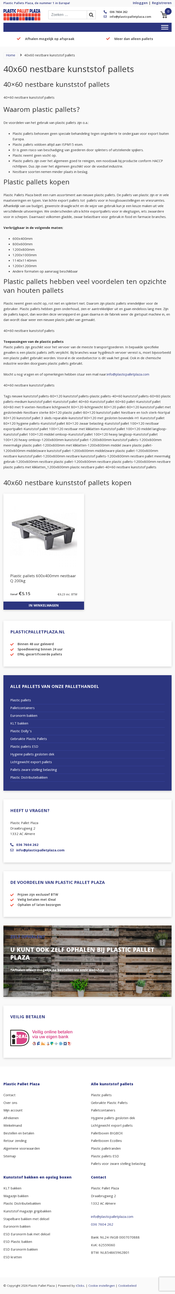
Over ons (10, 1103)
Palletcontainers (22, 708)
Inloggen (140, 3)
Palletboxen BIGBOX (107, 1134)
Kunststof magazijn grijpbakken (27, 1212)
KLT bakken (19, 724)
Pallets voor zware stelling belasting (118, 1164)
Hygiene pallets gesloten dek (32, 755)
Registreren (162, 3)
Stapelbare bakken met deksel (26, 1219)
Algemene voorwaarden (21, 1149)
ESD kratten (12, 1258)
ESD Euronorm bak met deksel (26, 1235)
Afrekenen (11, 1118)
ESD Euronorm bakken (20, 1250)
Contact (9, 1095)
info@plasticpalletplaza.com (130, 17)
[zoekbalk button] (91, 14)
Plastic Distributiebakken (29, 778)
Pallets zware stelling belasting (33, 770)
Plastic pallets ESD (24, 747)
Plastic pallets (20, 701)
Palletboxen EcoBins (106, 1141)
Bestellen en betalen (18, 1134)
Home (10, 56)
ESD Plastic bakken (17, 1242)
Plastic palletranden (106, 1149)
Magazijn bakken (15, 1196)
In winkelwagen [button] (44, 606)
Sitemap (9, 1157)
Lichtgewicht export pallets (31, 762)
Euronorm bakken (23, 716)
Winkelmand (12, 1126)
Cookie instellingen (101, 1286)
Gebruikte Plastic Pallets (28, 739)
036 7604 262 (118, 12)
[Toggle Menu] (164, 27)
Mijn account (13, 1111)
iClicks (80, 1286)
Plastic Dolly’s (21, 732)
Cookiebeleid (127, 1286)
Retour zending (15, 1141)
